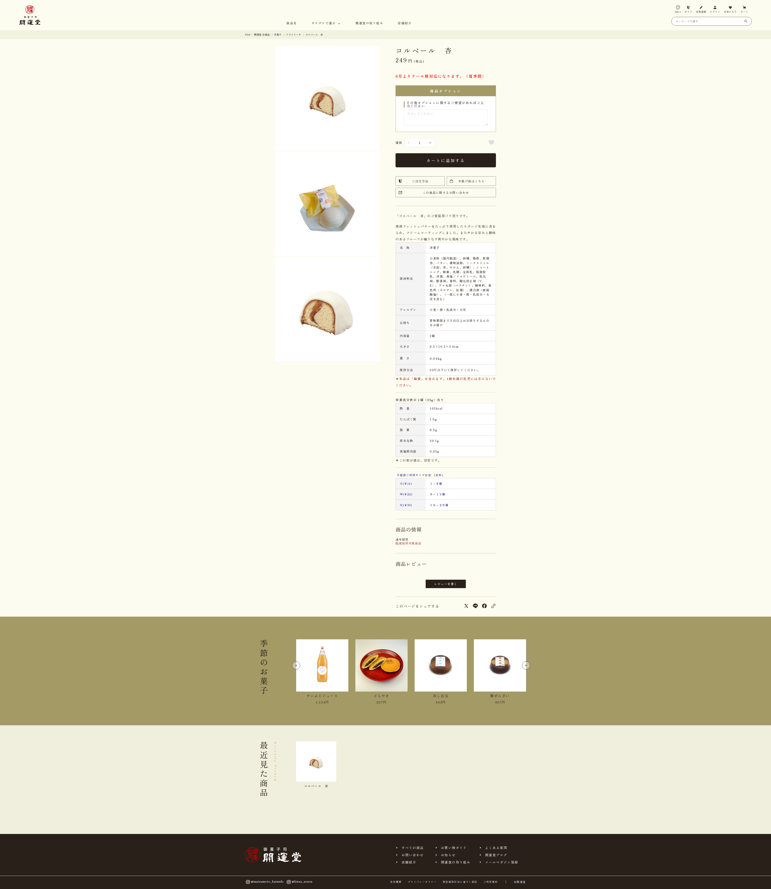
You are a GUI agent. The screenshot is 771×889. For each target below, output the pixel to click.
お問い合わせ (413, 854)
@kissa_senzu (302, 881)
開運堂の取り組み (369, 23)
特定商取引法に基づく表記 (460, 882)
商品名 (291, 23)
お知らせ (448, 854)
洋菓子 (277, 34)
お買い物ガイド (454, 847)
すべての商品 (413, 847)
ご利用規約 (490, 882)
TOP (247, 34)
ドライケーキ (293, 34)
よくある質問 (496, 847)
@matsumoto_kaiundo (267, 881)
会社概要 (396, 882)
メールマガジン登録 (501, 862)
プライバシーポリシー (422, 882)
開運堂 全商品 (262, 34)
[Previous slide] (296, 665)
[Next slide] (526, 665)
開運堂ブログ (496, 854)
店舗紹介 (405, 23)
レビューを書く (445, 584)
